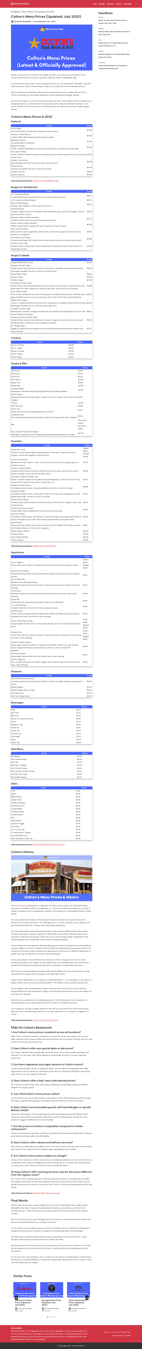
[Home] (12, 12)
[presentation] (24, 1290)
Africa (118, 4)
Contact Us (115, 1332)
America (110, 4)
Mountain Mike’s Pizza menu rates (46, 1193)
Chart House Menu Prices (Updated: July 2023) (77, 1302)
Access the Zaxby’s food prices (45, 1020)
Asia (95, 4)
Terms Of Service (117, 1335)
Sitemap (127, 1335)
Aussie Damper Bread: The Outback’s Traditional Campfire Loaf (112, 67)
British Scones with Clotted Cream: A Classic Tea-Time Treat (112, 21)
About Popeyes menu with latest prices (49, 844)
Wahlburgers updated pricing (44, 546)
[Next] (86, 1297)
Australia (127, 4)
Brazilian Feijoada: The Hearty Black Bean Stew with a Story (114, 55)
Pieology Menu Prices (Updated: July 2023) (51, 1302)
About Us (106, 1332)
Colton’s (24, 905)
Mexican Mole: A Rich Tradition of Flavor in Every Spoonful (114, 33)
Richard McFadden (24, 21)
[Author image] (12, 21)
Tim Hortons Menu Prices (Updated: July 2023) (23, 1302)
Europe (102, 4)
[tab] (47, 1316)
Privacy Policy (125, 1332)
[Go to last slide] (16, 1297)
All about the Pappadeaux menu (46, 181)
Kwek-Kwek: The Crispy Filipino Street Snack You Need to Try (113, 44)
